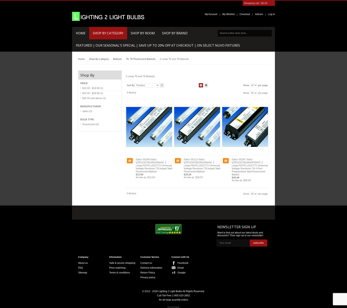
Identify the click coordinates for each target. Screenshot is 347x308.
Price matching (117, 267)
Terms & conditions (119, 272)
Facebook (183, 263)
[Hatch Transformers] (92, 212)
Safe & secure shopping (122, 263)
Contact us (146, 263)
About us (83, 263)
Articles (259, 14)
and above (94, 98)
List (206, 85)
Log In (271, 14)
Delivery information (151, 267)
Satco (87, 111)
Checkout (245, 14)
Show (246, 85)
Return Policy (147, 272)
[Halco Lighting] (115, 212)
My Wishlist (228, 14)
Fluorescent (90, 124)
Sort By (131, 85)
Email (181, 267)
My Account (211, 14)
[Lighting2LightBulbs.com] (108, 16)
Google (182, 272)
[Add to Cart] (130, 160)
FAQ (80, 267)
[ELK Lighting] (136, 211)
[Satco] (163, 211)
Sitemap (82, 272)
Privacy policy (147, 277)
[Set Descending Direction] (162, 85)
